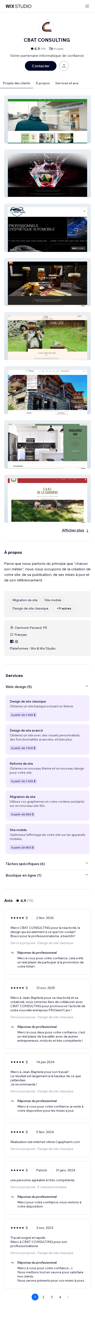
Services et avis (67, 83)
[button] (47, 119)
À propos (43, 83)
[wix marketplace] (18, 6)
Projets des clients (16, 83)
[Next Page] (68, 1297)
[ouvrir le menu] (87, 6)
